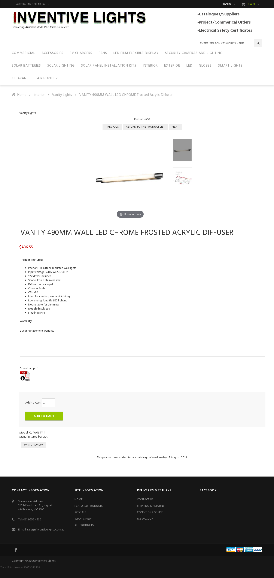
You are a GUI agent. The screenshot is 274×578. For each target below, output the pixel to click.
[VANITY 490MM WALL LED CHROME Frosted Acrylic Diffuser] (182, 150)
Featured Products (88, 506)
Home (21, 95)
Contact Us (145, 499)
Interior (39, 95)
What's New (83, 518)
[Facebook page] (16, 550)
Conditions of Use (150, 512)
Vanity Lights (62, 95)
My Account (146, 518)
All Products (84, 525)
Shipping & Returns (150, 506)
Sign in (226, 4)
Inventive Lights (45, 561)
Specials (80, 512)
